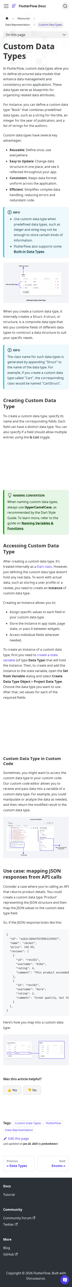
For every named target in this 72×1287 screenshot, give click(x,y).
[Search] (65, 6)
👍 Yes (12, 1090)
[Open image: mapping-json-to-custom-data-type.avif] (36, 1049)
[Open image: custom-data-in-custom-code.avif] (36, 837)
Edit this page (18, 1138)
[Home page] (7, 18)
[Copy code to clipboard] (64, 934)
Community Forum (17, 1218)
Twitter (8, 1224)
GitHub (8, 1254)
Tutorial (9, 1194)
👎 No (32, 1090)
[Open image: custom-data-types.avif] (36, 282)
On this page (15, 34)
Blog (6, 1248)
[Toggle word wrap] (56, 934)
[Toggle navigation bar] (6, 6)
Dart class (44, 566)
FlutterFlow (53, 1123)
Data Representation (19, 1130)
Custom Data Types (28, 1123)
